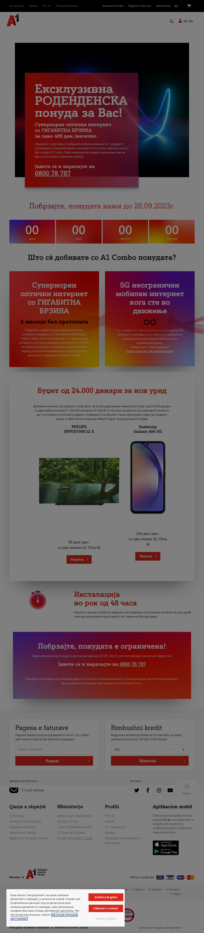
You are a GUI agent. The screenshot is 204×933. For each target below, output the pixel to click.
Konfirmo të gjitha (106, 897)
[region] (65, 908)
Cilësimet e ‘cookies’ (106, 908)
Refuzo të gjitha (106, 918)
